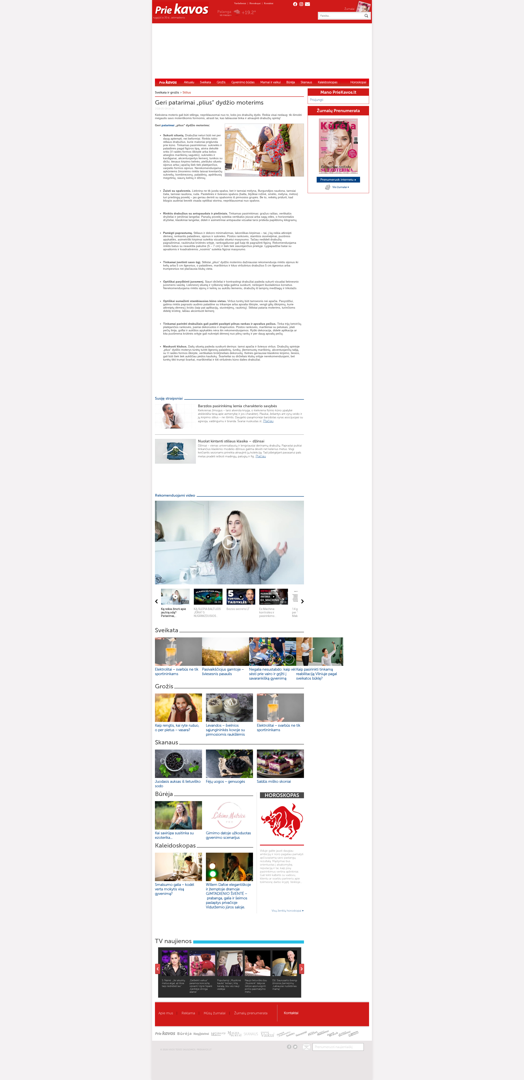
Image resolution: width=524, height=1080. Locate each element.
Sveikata (205, 82)
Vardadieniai (240, 3)
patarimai (167, 125)
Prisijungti (316, 100)
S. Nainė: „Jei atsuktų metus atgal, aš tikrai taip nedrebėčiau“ (173, 983)
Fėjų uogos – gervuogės (226, 781)
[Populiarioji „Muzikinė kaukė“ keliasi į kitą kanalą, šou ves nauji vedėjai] (230, 975)
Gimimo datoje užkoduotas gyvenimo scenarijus (228, 835)
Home (168, 82)
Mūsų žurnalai (215, 1013)
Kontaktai (268, 3)
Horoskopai (255, 3)
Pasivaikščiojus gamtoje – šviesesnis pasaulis (223, 671)
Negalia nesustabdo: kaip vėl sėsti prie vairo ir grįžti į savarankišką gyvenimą (272, 674)
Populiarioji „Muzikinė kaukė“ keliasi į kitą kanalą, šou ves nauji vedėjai (229, 984)
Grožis (221, 82)
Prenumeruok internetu (337, 180)
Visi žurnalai (340, 187)
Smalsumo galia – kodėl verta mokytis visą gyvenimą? (174, 889)
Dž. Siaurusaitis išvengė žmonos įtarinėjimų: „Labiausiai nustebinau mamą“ (285, 984)
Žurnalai (349, 8)
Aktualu (189, 82)
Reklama (188, 1013)
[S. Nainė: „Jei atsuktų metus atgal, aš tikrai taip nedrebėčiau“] (174, 975)
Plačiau (268, 421)
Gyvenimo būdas (243, 82)
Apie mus (165, 1013)
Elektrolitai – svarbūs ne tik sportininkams (176, 671)
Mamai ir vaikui (270, 82)
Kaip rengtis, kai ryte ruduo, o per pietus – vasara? (177, 727)
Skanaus (306, 82)
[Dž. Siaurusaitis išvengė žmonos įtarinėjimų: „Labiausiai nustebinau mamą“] (285, 975)
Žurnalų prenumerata (251, 1013)
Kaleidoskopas (328, 82)
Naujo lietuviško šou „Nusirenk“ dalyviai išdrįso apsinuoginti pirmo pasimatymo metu (256, 986)
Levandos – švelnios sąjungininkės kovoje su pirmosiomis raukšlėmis (226, 730)
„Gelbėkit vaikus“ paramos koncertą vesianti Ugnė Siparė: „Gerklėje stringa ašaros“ (201, 986)
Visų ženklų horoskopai (287, 910)
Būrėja (290, 82)
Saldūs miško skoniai (274, 781)
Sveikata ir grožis (167, 92)
